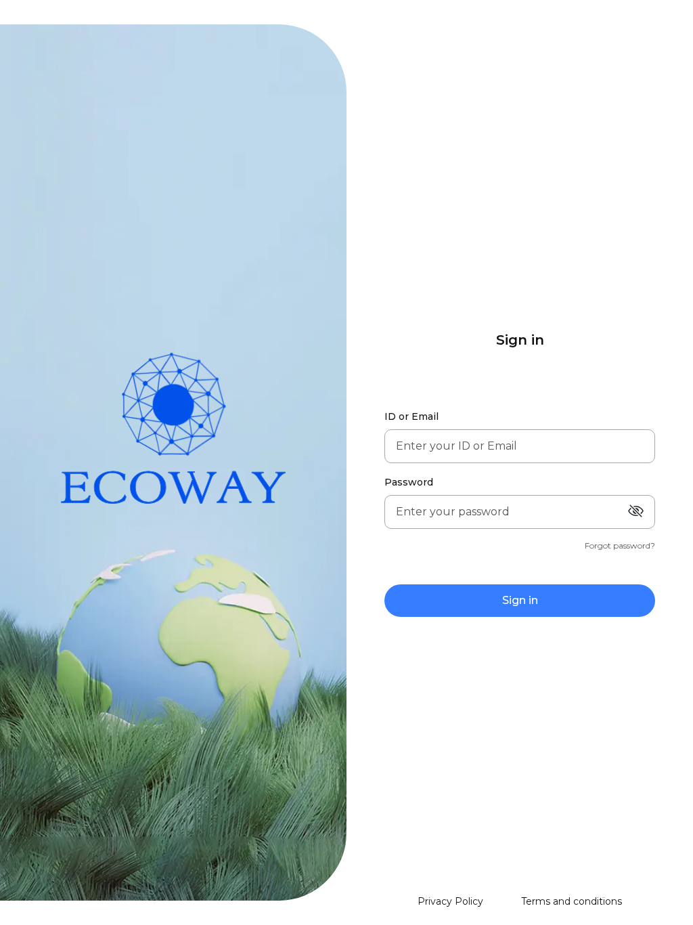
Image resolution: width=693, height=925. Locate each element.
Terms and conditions (571, 901)
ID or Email (411, 416)
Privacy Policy (450, 901)
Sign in (520, 600)
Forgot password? (620, 545)
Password (408, 482)
